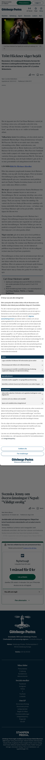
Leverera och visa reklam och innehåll (14, 399)
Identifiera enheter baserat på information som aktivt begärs (21, 384)
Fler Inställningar (22, 454)
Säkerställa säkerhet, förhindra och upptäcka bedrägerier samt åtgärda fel (21, 394)
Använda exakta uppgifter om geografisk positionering (19, 380)
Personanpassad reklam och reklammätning (16, 365)
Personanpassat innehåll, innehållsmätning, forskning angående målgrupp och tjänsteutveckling (19, 370)
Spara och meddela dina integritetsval (14, 403)
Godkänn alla (22, 449)
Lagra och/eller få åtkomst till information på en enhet (19, 361)
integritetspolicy (9, 439)
